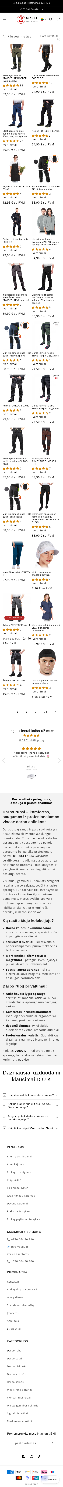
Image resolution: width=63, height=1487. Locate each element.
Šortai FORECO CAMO (14, 680)
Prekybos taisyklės (18, 1211)
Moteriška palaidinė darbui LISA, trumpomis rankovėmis (46, 628)
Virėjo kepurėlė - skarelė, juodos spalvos (45, 682)
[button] (4, 19)
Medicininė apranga (20, 1389)
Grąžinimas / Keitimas (21, 1195)
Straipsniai (14, 1328)
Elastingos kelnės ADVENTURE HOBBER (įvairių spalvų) (15, 78)
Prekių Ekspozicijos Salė (22, 1289)
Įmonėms (13, 1313)
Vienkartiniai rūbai (19, 1397)
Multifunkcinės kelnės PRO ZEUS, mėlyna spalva (17, 354)
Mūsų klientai (15, 1297)
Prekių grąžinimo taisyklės (23, 1219)
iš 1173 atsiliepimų (31, 740)
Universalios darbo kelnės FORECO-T (45, 76)
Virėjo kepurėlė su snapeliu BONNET (41, 573)
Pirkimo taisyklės (17, 1188)
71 (45, 711)
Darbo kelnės (15, 1382)
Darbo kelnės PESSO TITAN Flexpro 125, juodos (46, 407)
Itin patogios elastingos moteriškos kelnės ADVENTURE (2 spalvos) (16, 297)
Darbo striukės (16, 1374)
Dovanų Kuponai (17, 1203)
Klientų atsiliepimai (19, 1156)
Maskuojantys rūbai (19, 1421)
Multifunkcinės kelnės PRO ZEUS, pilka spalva (17, 515)
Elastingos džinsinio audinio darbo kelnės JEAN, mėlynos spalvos (15, 134)
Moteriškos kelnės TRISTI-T (16, 573)
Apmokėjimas (15, 1164)
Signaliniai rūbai (17, 1413)
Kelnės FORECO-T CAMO (16, 406)
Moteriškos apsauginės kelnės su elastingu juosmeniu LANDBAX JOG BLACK (45, 518)
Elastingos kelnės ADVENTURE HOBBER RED (44, 461)
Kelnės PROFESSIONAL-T (16, 625)
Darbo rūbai (14, 1350)
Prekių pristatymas (19, 1172)
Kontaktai (13, 1281)
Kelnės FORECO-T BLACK (46, 131)
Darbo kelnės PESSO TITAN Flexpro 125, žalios (45, 354)
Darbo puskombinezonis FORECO (15, 240)
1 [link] (8, 711)
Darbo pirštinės (17, 1366)
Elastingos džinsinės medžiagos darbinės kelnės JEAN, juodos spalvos (43, 299)
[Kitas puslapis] (55, 712)
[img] (31, 735)
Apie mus (13, 1320)
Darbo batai (14, 1358)
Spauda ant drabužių (20, 1305)
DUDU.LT (34, 1484)
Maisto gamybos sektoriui (23, 1405)
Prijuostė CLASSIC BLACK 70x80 (17, 188)
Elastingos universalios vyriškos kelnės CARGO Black (15, 461)
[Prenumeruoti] (52, 1443)
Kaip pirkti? (14, 1180)
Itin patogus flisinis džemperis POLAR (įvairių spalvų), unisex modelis (45, 242)
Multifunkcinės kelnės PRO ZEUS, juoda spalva (46, 188)
